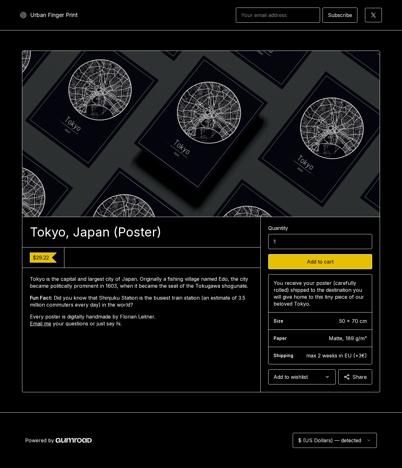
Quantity (278, 228)
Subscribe (340, 15)
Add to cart (320, 261)
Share (359, 377)
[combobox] (302, 376)
